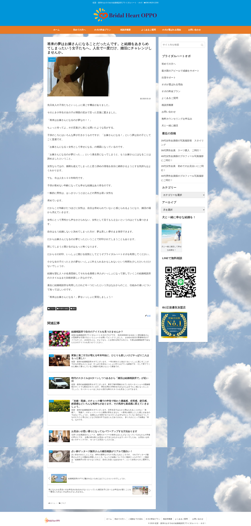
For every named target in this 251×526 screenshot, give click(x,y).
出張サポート (169, 77)
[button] (202, 45)
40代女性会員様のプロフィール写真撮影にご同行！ (182, 158)
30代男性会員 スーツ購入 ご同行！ (181, 150)
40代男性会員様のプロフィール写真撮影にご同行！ (182, 178)
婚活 (74, 309)
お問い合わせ (171, 112)
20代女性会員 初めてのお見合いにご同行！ (182, 168)
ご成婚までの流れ (135, 519)
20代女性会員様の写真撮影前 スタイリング (182, 142)
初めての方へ (169, 64)
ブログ (52, 309)
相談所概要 (167, 105)
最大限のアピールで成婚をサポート (180, 70)
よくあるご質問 (170, 98)
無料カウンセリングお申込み (177, 118)
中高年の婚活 (63, 309)
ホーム (109, 519)
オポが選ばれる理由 (172, 84)
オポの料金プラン (171, 91)
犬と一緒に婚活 (170, 125)
